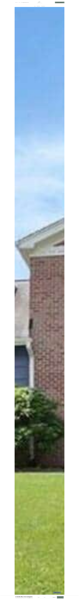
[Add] (55, 597)
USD (19, 2)
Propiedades (43, 6)
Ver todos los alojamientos (59, 2)
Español (16, 2)
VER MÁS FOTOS (57, 592)
